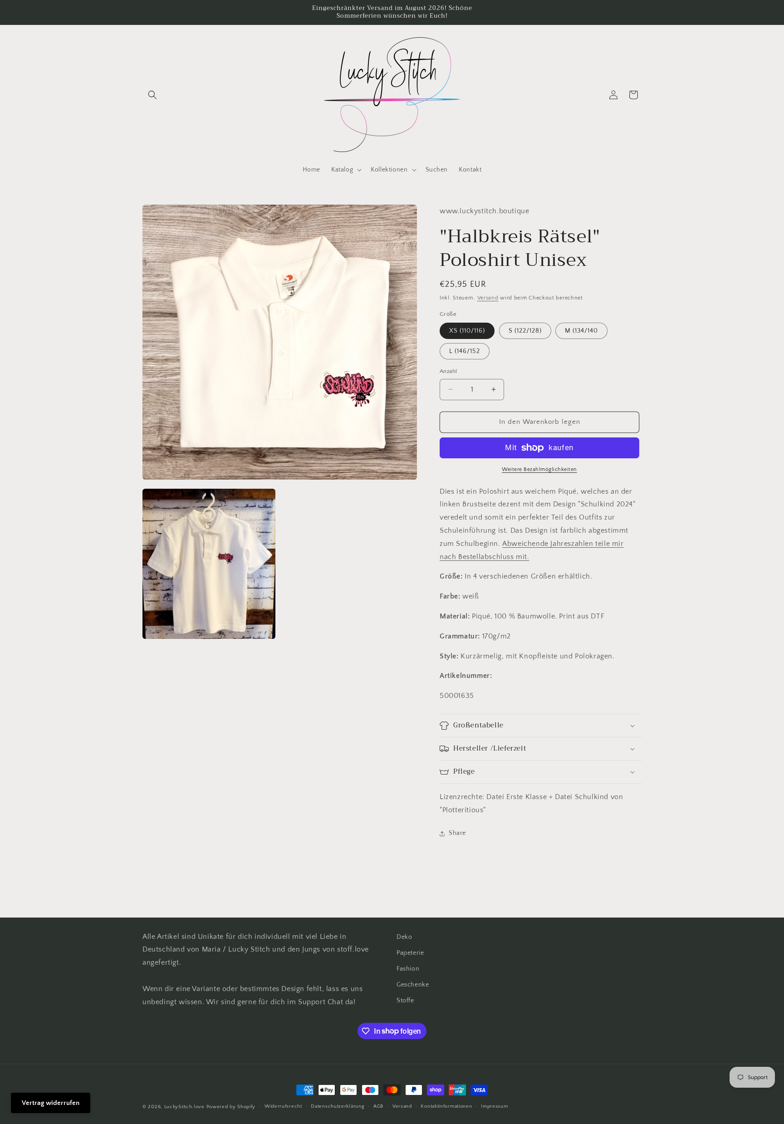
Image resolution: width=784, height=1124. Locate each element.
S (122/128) (525, 330)
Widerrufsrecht (283, 1106)
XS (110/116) (467, 330)
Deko (404, 937)
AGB (378, 1106)
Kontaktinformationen (446, 1106)
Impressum (494, 1106)
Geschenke (413, 984)
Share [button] (457, 833)
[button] (152, 95)
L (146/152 (464, 351)
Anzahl (448, 371)
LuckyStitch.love (184, 1106)
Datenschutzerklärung (337, 1106)
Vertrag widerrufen (50, 1103)
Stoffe (405, 1000)
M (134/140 (581, 330)
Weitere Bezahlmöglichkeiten (539, 469)
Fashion (408, 968)
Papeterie (410, 953)
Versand (488, 298)
